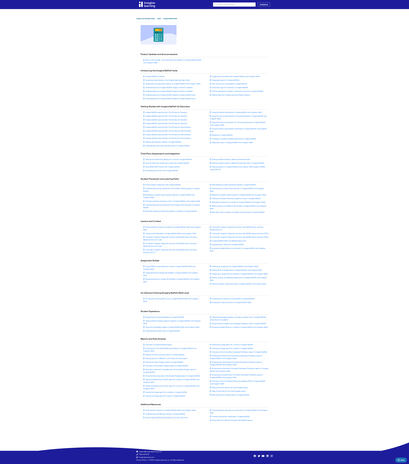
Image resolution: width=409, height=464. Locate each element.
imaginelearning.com (146, 457)
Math (159, 18)
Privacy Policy (141, 460)
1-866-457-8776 (144, 454)
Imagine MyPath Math (170, 18)
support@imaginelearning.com (150, 451)
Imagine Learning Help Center (145, 18)
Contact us (264, 4)
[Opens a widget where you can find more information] (401, 460)
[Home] (147, 4)
